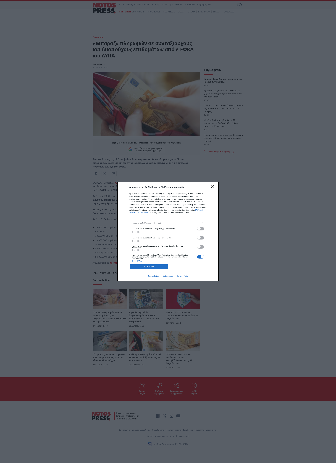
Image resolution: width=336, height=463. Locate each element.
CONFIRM (149, 267)
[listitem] (168, 223)
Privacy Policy (183, 276)
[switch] (200, 228)
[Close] (213, 187)
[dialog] (168, 231)
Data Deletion (153, 276)
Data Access (168, 276)
